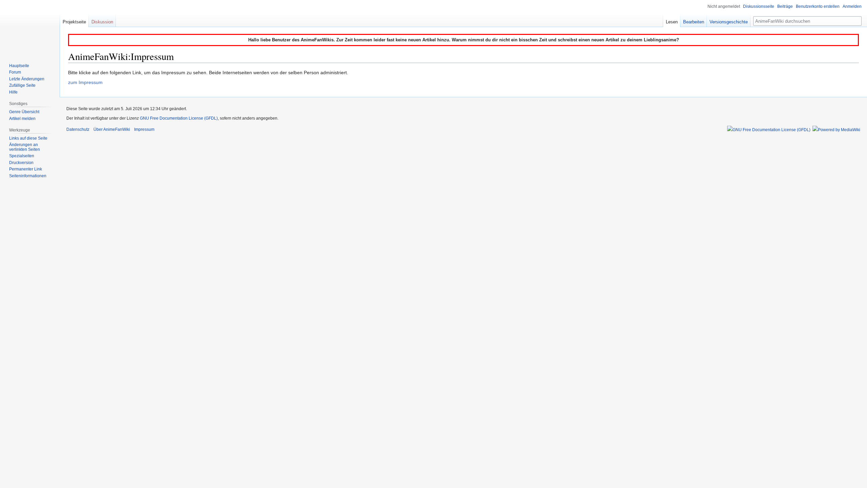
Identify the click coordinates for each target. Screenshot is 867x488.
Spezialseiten (21, 156)
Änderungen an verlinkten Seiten (24, 147)
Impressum (144, 129)
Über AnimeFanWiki (111, 129)
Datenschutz (77, 129)
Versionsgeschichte (729, 21)
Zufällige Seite (22, 85)
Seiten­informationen (27, 176)
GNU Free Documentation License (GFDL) (179, 118)
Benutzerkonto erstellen (818, 6)
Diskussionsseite (758, 6)
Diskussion (102, 21)
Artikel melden (22, 118)
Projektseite (74, 21)
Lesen (672, 21)
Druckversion (21, 162)
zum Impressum (85, 82)
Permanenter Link (25, 169)
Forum (15, 72)
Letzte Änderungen (26, 79)
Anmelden (852, 6)
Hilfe (13, 92)
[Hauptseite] (30, 27)
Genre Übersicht (24, 111)
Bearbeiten (693, 21)
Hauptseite (19, 65)
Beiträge (785, 6)
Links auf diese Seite (28, 138)
